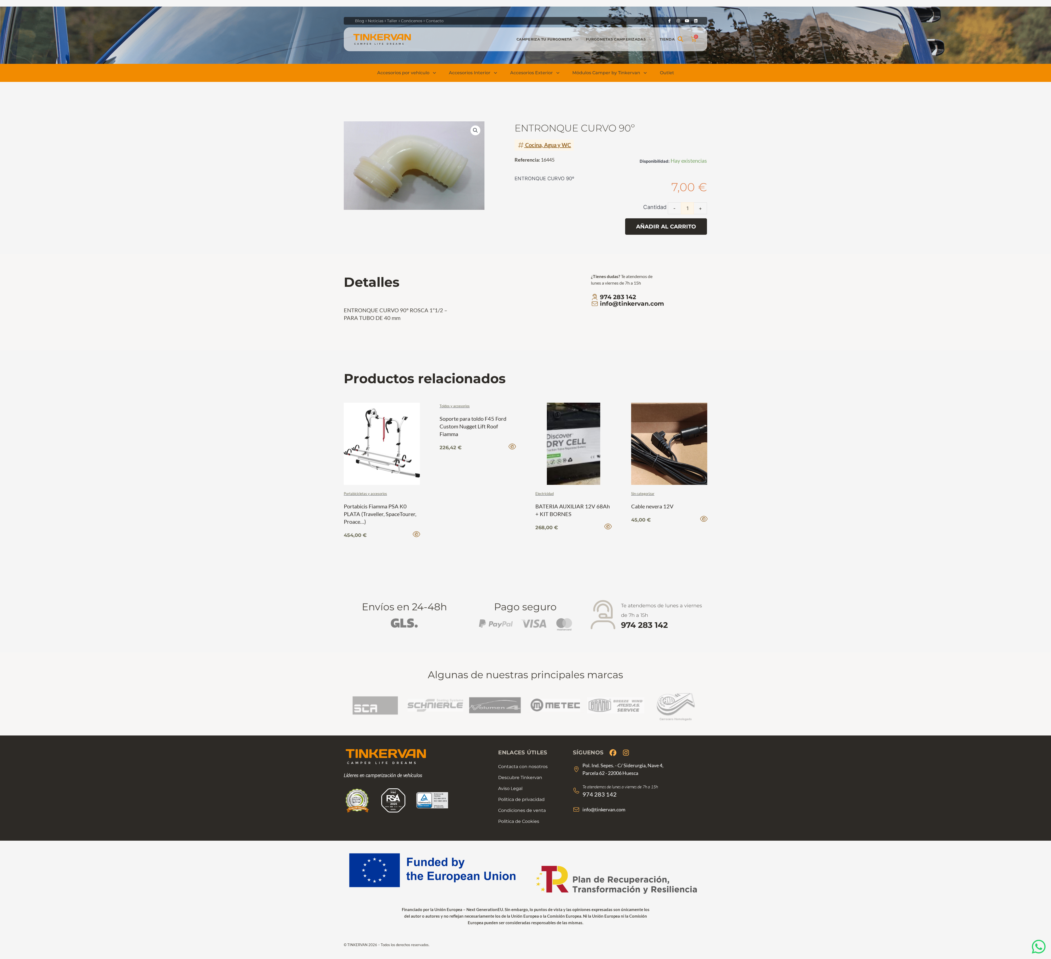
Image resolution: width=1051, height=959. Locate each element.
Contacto (435, 20)
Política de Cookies (518, 821)
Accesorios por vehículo (403, 72)
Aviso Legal (510, 788)
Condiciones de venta (522, 810)
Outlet (667, 72)
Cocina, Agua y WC (548, 145)
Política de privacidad (521, 799)
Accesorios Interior (469, 72)
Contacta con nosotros (523, 766)
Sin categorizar (642, 493)
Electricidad (544, 493)
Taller (392, 20)
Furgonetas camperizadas (616, 39)
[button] (680, 39)
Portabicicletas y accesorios (365, 493)
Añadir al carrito (666, 226)
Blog (359, 20)
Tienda (667, 39)
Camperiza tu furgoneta (544, 39)
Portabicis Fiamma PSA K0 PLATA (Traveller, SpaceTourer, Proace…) (380, 514)
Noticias (375, 20)
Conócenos (411, 20)
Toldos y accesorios (455, 406)
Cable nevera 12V (652, 506)
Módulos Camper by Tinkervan (606, 72)
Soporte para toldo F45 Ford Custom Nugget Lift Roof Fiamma (473, 426)
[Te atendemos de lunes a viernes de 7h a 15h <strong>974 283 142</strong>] (603, 615)
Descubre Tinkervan (520, 777)
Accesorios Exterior (531, 72)
